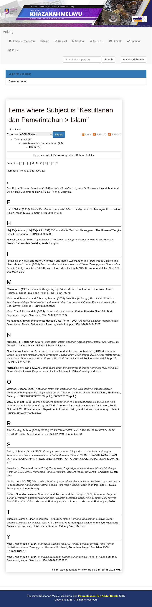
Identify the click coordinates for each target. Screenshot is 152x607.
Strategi (79, 40)
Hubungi (135, 40)
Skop (45, 40)
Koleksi (90, 155)
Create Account (18, 81)
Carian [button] (97, 40)
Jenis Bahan (76, 155)
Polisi (14, 50)
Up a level (15, 129)
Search (108, 59)
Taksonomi (20, 139)
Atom (88, 134)
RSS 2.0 (116, 134)
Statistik (117, 40)
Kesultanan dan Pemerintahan (39, 143)
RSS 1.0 (101, 134)
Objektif (62, 40)
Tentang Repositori (23, 40)
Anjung (8, 32)
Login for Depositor (20, 73)
